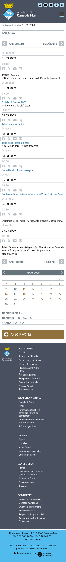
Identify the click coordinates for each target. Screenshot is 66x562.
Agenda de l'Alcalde (28, 356)
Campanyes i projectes (30, 451)
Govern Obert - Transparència (26, 388)
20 (41, 294)
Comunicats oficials (28, 382)
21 (50, 294)
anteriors (13, 43)
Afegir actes (21, 334)
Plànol (22, 467)
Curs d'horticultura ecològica (17, 170)
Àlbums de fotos (27, 478)
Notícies (23, 443)
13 (41, 288)
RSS (12, 545)
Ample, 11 (27, 533)
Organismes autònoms (30, 506)
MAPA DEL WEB (26, 548)
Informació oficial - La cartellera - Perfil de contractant (29, 412)
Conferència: (33, 194)
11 (24, 288)
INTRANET (43, 548)
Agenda (22, 439)
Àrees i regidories (27, 374)
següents (50, 43)
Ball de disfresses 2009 (14, 102)
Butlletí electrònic (27, 454)
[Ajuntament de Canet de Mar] (19, 18)
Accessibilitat (37, 545)
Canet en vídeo (26, 482)
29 (59, 299)
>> (61, 272)
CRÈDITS (51, 545)
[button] (61, 16)
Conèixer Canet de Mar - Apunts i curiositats (31, 473)
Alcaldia (22, 352)
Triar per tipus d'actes (17, 317)
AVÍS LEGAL (22, 545)
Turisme (23, 486)
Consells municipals (28, 502)
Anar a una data (13, 322)
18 (24, 294)
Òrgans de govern (28, 364)
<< (4, 272)
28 (50, 299)
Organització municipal (30, 360)
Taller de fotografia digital (15, 142)
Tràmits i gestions (27, 426)
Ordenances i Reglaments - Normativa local (32, 421)
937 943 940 (24, 536)
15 (59, 288)
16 (6, 294)
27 (41, 299)
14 (50, 288)
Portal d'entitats (27, 510)
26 (33, 299)
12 (33, 288)
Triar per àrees (12, 312)
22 (59, 294)
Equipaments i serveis (30, 378)
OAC (21, 406)
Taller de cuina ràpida (13, 124)
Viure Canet (25, 447)
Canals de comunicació (30, 499)
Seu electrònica (26, 402)
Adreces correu (33, 539)
